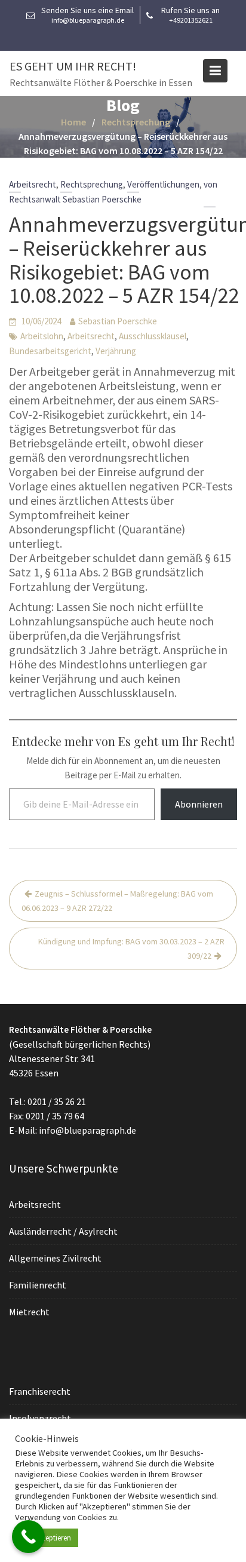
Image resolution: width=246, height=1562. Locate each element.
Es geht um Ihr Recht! (73, 66)
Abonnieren (199, 804)
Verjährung (116, 351)
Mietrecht (29, 1311)
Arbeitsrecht (32, 184)
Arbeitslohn (41, 336)
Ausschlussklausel (152, 336)
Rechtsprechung (91, 184)
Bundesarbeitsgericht (50, 351)
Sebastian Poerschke (117, 321)
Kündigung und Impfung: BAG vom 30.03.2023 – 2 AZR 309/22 (131, 948)
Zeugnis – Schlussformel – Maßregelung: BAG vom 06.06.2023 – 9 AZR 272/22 (117, 900)
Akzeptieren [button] (52, 1538)
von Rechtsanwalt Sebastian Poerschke (113, 192)
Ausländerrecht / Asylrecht (63, 1230)
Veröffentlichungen (163, 184)
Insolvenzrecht (40, 1418)
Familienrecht (37, 1284)
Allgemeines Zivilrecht (55, 1257)
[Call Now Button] (28, 1536)
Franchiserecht (39, 1391)
